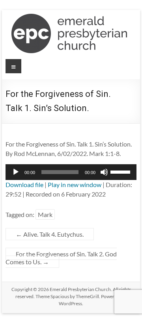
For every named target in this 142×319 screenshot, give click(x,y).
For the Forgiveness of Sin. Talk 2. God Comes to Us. (61, 257)
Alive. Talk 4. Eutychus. (50, 234)
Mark (45, 214)
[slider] (121, 171)
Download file (24, 184)
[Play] (16, 172)
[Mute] (104, 172)
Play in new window (74, 184)
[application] (71, 172)
